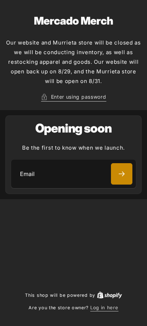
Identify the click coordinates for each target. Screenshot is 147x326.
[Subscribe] (121, 174)
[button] (73, 96)
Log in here (104, 307)
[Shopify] (109, 295)
